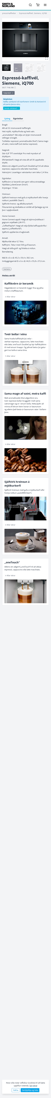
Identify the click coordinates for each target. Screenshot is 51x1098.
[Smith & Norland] (8, 5)
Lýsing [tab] (7, 118)
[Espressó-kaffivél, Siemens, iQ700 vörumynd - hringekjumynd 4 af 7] (41, 67)
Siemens (6, 269)
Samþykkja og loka (30, 1090)
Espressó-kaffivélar (8, 13)
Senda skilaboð (10, 108)
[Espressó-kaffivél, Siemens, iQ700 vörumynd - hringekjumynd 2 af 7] (18, 67)
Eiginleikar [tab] (18, 118)
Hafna (15, 1090)
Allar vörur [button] (11, 296)
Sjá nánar (33, 1085)
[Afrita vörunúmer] (15, 87)
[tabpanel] (25, 193)
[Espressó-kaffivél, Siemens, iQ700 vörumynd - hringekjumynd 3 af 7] (29, 67)
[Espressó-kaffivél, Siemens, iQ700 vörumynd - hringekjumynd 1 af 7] (6, 67)
